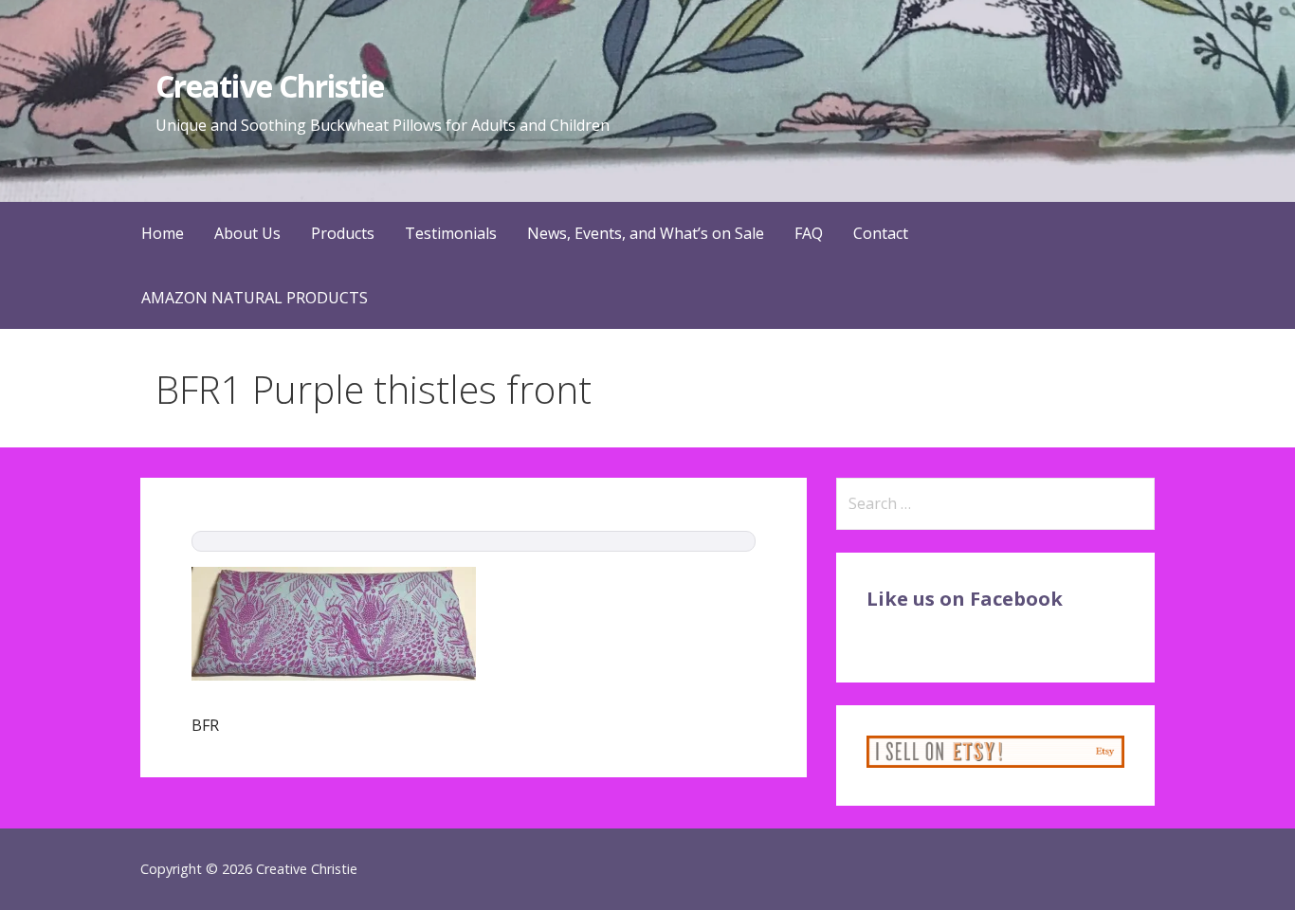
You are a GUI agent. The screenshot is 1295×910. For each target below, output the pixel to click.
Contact (880, 233)
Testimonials (451, 233)
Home (162, 233)
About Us (247, 233)
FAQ (808, 233)
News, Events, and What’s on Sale (645, 233)
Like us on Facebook (964, 598)
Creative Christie (269, 85)
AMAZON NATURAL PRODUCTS (254, 297)
